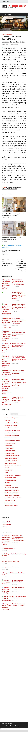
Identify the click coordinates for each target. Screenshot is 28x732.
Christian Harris (14, 44)
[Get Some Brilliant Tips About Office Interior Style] (6, 587)
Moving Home (8, 470)
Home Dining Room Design (12, 430)
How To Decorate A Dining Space (10, 561)
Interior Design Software (11, 458)
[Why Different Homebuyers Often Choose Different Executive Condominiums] (6, 318)
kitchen (13, 187)
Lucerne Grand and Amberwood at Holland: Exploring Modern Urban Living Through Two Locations (18, 295)
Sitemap (5, 527)
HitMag (17, 725)
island (8, 187)
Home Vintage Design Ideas (12, 455)
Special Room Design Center (13, 497)
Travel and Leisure (10, 500)
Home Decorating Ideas (11, 428)
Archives (14, 414)
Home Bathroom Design (11, 423)
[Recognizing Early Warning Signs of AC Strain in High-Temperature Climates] (6, 279)
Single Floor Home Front (11, 487)
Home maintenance (10, 443)
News (6, 472)
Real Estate (8, 485)
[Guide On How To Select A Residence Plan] (6, 596)
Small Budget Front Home (12, 490)
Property (7, 482)
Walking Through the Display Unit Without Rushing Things (17, 399)
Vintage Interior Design (11, 505)
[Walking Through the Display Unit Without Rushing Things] (6, 397)
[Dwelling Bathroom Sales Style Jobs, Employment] (6, 604)
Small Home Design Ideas (12, 492)
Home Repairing (9, 453)
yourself (14, 188)
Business (7, 420)
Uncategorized (9, 503)
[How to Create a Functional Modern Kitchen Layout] (14, 247)
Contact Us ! (6, 522)
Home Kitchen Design (7, 34)
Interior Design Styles (11, 460)
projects (18, 187)
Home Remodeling (10, 450)
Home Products (9, 448)
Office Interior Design (11, 477)
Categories (6, 414)
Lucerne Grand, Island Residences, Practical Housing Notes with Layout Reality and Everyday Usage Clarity (19, 382)
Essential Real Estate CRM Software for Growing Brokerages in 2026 (19, 345)
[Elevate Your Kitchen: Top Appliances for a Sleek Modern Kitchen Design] (14, 204)
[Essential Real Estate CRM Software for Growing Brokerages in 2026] (6, 343)
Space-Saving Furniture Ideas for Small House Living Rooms (18, 372)
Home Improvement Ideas (12, 435)
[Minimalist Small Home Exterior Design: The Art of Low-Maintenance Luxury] (6, 331)
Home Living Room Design (12, 440)
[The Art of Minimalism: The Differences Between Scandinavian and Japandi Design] (6, 356)
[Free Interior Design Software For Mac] (6, 580)
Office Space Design (10, 480)
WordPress (10, 725)
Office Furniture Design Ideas (13, 475)
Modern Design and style (8, 548)
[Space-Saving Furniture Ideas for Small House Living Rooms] (6, 370)
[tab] (6, 414)
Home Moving (8, 445)
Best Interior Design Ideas (12, 418)
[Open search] (24, 14)
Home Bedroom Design (11, 425)
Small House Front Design (12, 495)
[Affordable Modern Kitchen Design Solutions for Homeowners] (14, 228)
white (9, 188)
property (4, 188)
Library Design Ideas (10, 463)
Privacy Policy (7, 524)
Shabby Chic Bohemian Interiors (10, 567)
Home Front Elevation (11, 433)
